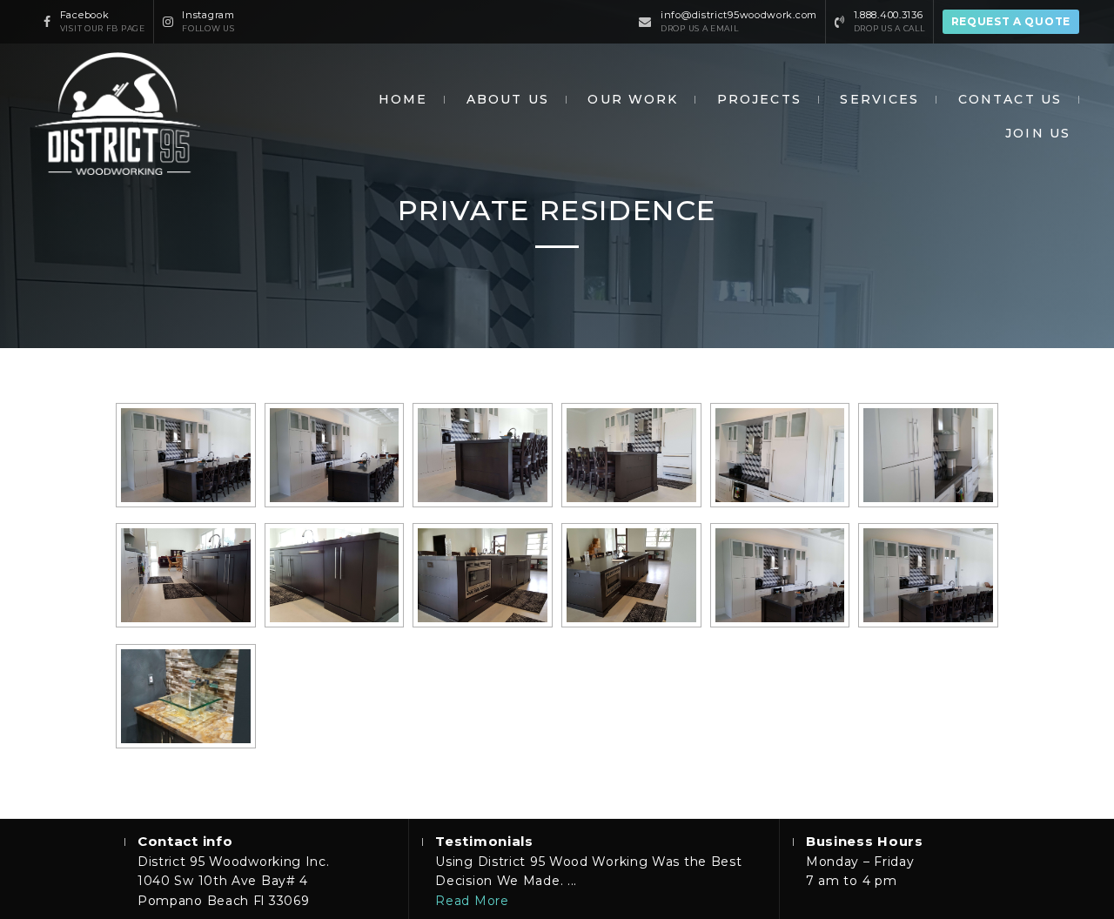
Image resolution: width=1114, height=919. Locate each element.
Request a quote (1011, 21)
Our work (632, 99)
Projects (759, 99)
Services (879, 99)
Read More (471, 901)
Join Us (1037, 133)
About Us (507, 99)
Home (403, 99)
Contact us (1010, 99)
